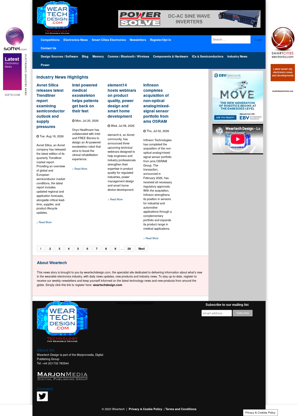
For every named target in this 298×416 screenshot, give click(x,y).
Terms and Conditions (180, 409)
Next (141, 248)
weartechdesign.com (107, 285)
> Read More (43, 222)
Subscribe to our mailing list (227, 304)
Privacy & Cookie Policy (145, 409)
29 (129, 248)
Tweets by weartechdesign (134, 303)
